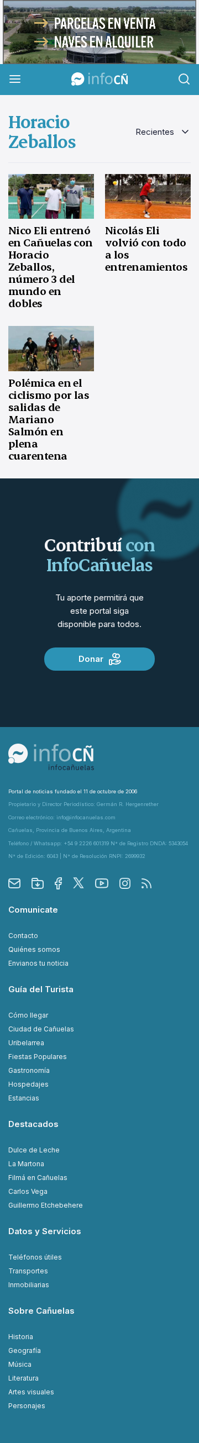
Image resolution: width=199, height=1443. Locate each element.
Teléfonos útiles (35, 1257)
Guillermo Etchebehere (45, 1205)
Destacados (33, 1124)
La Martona (26, 1164)
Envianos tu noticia (38, 963)
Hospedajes (28, 1084)
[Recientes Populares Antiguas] (163, 132)
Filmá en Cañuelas (37, 1177)
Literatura (23, 1378)
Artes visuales (31, 1392)
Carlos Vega (28, 1191)
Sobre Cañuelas (41, 1310)
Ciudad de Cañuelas (41, 1029)
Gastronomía (29, 1070)
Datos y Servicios (44, 1231)
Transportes (28, 1271)
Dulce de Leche (34, 1150)
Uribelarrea (26, 1043)
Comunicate (33, 909)
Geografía (24, 1350)
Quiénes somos (34, 949)
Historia (20, 1337)
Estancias (23, 1098)
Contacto (23, 935)
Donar (90, 659)
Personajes (26, 1406)
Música (20, 1364)
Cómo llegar (28, 1015)
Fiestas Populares (37, 1056)
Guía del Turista (41, 989)
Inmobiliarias (28, 1285)
